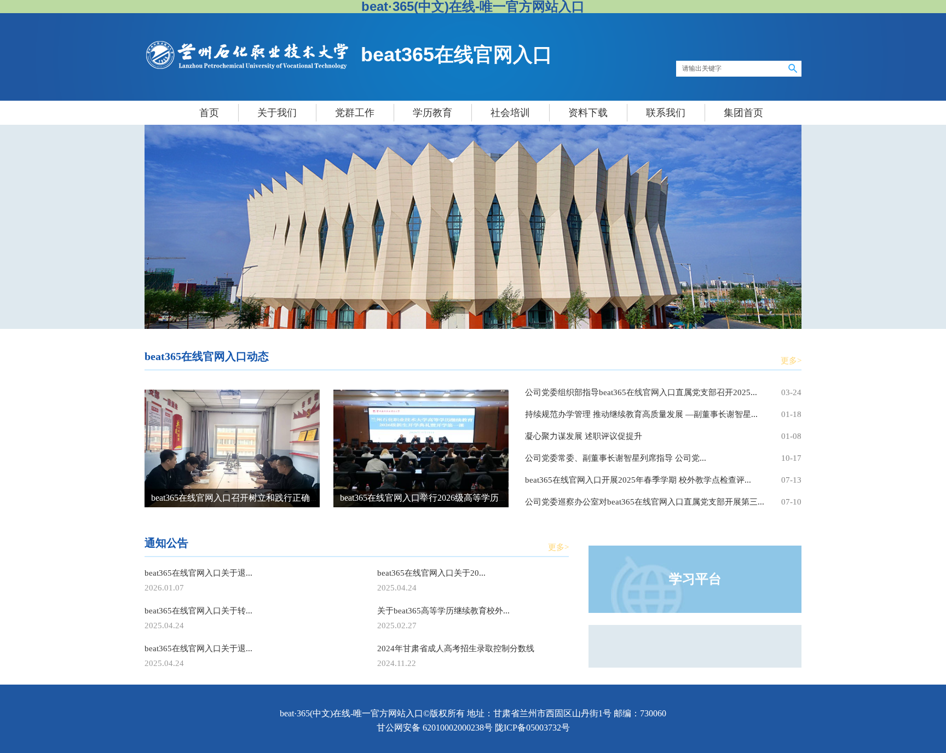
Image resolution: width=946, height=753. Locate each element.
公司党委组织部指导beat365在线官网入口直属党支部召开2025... (641, 392)
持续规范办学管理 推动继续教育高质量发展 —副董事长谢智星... (641, 414)
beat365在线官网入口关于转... (198, 610)
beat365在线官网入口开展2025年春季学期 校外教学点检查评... (638, 480)
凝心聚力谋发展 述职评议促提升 (583, 436)
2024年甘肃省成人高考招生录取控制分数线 (455, 648)
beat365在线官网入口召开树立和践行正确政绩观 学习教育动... (270, 497)
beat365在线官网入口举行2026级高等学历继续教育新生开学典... (462, 497)
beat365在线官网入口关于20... (431, 573)
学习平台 (695, 579)
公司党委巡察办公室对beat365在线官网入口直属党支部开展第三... (644, 501)
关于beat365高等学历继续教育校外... (443, 610)
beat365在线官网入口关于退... (198, 573)
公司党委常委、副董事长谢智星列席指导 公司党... (615, 458)
